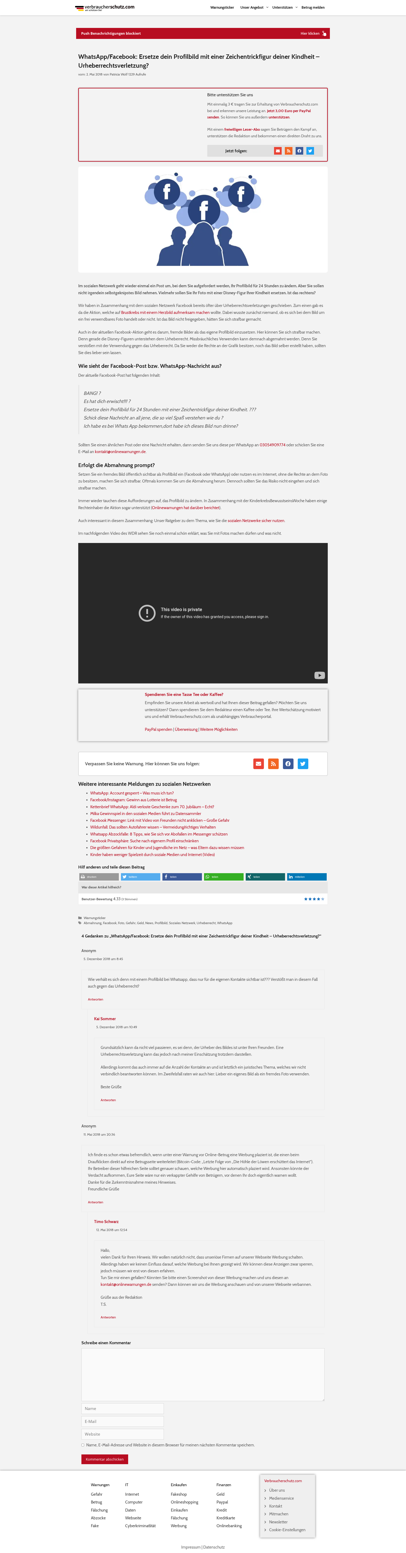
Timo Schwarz (106, 1221)
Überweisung (186, 729)
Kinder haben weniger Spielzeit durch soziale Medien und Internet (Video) (152, 854)
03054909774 (272, 445)
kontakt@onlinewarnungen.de (120, 451)
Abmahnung (93, 923)
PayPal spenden (158, 729)
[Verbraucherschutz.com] (104, 7)
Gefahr (131, 923)
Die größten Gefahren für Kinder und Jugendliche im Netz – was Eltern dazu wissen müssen (167, 847)
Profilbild (161, 923)
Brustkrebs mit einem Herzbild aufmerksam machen (165, 312)
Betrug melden (313, 7)
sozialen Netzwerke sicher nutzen (256, 520)
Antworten (95, 999)
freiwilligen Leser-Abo (242, 129)
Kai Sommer (105, 1018)
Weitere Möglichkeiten (219, 729)
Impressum (191, 1547)
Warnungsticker (222, 7)
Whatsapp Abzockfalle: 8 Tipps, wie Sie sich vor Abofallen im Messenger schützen (159, 834)
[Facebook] (299, 151)
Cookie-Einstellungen (287, 1529)
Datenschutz (214, 1547)
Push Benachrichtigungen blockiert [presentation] (111, 33)
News (149, 923)
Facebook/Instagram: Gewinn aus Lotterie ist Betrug (133, 799)
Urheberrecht (206, 923)
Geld (140, 923)
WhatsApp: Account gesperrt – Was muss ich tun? (132, 793)
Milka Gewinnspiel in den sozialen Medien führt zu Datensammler (145, 813)
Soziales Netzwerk (182, 923)
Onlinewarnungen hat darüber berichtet (185, 507)
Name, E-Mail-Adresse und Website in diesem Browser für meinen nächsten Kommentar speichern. (170, 1445)
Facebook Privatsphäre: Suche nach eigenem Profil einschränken (144, 840)
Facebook (110, 923)
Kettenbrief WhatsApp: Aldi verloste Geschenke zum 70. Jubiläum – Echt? (152, 806)
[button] (99, 877)
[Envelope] (278, 151)
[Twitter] (310, 151)
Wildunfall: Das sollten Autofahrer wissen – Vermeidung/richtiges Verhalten (153, 827)
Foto (121, 923)
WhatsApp (224, 923)
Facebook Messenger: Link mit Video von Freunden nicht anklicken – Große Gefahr (159, 820)
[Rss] (288, 151)
